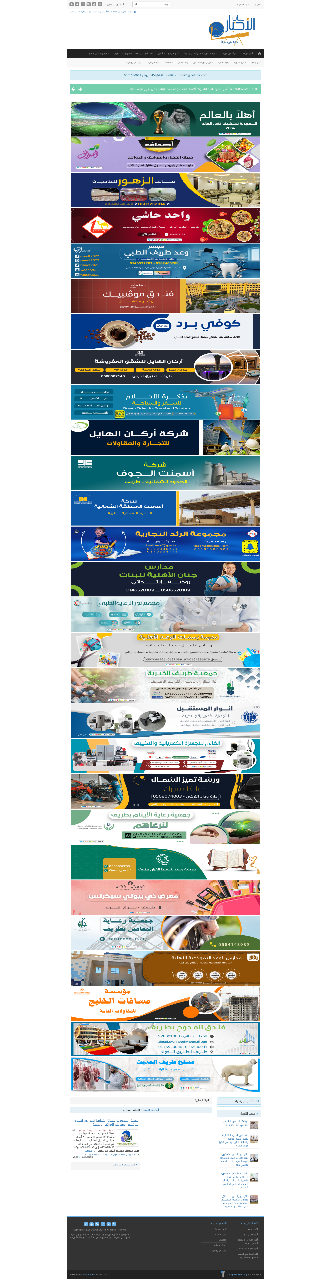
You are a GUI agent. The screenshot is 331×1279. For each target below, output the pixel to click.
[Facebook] (83, 4)
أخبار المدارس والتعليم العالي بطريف (200, 53)
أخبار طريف (248, 53)
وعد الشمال (183, 62)
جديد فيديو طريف (133, 62)
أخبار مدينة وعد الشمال (168, 53)
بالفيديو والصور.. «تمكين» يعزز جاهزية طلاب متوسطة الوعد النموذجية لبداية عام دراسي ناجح (178, 89)
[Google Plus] (89, 4)
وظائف (115, 1164)
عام (86, 1154)
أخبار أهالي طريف (230, 53)
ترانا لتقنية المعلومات (237, 1275)
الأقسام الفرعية (219, 1223)
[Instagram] (100, 4)
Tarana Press (88, 1275)
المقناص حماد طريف (96, 1154)
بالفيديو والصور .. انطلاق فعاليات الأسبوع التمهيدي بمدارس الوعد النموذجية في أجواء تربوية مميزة (234, 1201)
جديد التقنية (223, 62)
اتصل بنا (257, 4)
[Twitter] (78, 4)
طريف (121, 1164)
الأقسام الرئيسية (250, 1223)
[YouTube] (95, 4)
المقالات (169, 62)
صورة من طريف (153, 62)
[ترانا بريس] (223, 1275)
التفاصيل (88, 1151)
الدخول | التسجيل (114, 4)
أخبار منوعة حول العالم (99, 53)
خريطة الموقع (243, 4)
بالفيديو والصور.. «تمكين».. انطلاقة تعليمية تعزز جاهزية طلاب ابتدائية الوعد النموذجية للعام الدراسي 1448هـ (233, 1180)
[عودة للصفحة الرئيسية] (231, 33)
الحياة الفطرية (130, 1164)
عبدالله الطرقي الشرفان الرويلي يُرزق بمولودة (235, 1123)
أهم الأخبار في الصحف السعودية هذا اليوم (133, 53)
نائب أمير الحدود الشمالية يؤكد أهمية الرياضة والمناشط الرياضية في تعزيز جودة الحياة (233, 1140)
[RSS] (72, 4)
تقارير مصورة (240, 62)
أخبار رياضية (256, 62)
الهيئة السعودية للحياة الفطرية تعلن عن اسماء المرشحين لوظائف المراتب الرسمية (107, 1122)
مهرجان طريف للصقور (203, 62)
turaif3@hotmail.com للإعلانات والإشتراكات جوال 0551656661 (165, 75)
